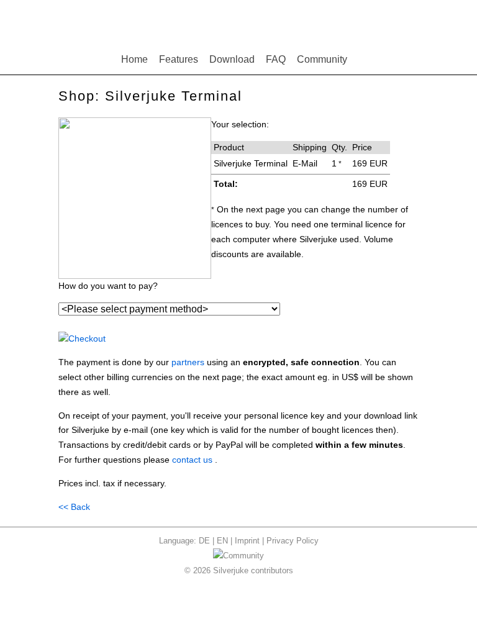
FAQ (276, 59)
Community (322, 59)
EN (222, 540)
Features (178, 59)
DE (204, 540)
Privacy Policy (292, 540)
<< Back (74, 507)
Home (134, 59)
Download (232, 59)
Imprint (247, 540)
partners (187, 362)
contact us (192, 460)
